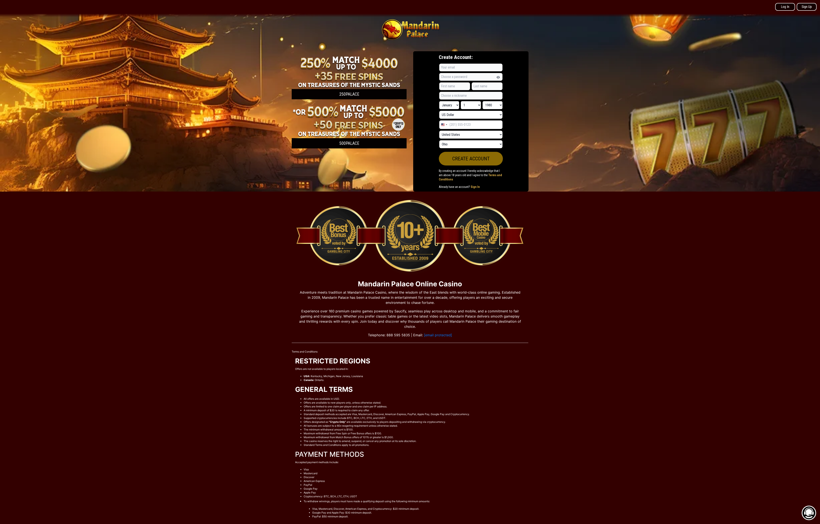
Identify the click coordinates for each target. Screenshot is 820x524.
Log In (785, 7)
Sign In (475, 187)
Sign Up (807, 7)
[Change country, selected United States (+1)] (443, 125)
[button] (349, 77)
